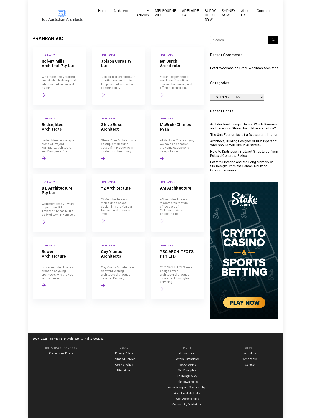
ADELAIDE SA (190, 13)
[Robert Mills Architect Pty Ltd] (59, 76)
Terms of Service (124, 359)
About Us (246, 13)
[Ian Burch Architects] (177, 76)
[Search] (273, 40)
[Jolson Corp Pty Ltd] (118, 76)
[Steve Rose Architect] (118, 139)
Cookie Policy (124, 364)
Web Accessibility (187, 398)
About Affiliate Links (187, 393)
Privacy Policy (124, 353)
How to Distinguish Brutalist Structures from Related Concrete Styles (244, 153)
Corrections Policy (61, 353)
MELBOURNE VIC (165, 13)
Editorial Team (187, 353)
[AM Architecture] (177, 203)
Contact (263, 11)
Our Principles (187, 370)
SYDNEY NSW (228, 13)
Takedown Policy (187, 381)
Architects (121, 11)
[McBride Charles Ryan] (177, 139)
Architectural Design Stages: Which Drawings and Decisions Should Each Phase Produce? (244, 126)
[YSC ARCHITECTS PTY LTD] (177, 268)
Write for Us (250, 359)
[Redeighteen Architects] (59, 139)
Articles (142, 15)
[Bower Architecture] (59, 268)
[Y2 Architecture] (118, 203)
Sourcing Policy (187, 376)
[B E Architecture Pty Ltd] (59, 203)
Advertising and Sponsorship (187, 387)
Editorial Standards (187, 359)
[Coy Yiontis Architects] (118, 268)
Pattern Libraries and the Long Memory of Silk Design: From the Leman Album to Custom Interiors (242, 166)
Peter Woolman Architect (258, 68)
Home (102, 11)
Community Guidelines (187, 404)
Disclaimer (124, 370)
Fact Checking (187, 364)
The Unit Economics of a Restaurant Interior (244, 135)
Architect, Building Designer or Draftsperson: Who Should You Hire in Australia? (243, 143)
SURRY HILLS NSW (210, 15)
